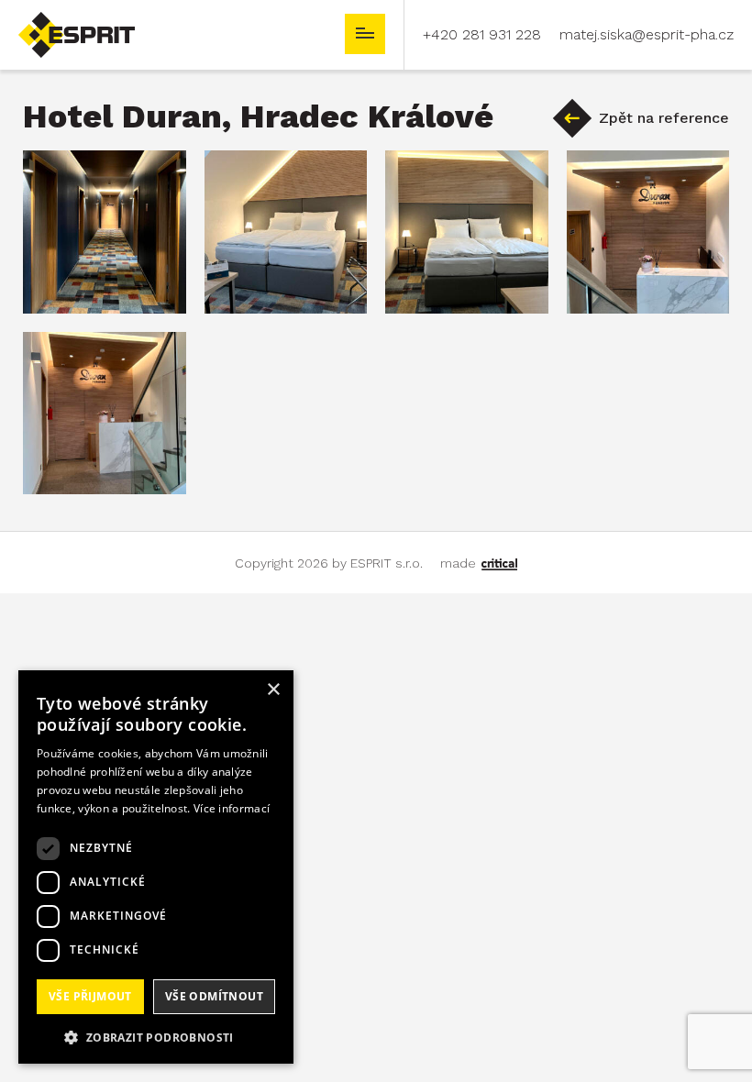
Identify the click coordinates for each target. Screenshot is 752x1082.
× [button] (273, 690)
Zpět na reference (664, 118)
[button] (156, 1035)
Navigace (365, 34)
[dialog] (155, 867)
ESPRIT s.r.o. (60, 20)
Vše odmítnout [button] (214, 996)
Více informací (232, 808)
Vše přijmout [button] (90, 996)
